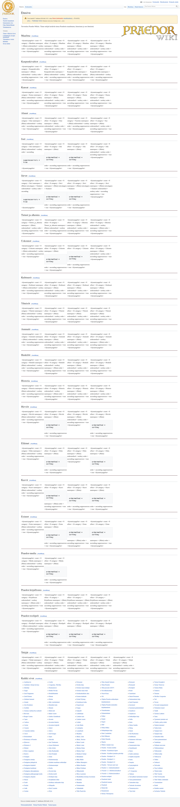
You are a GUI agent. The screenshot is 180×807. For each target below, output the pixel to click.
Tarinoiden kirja (134, 782)
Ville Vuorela (158, 774)
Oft (103, 696)
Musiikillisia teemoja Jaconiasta (85, 777)
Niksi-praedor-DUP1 (108, 688)
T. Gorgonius (133, 771)
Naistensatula (80, 785)
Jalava (50, 731)
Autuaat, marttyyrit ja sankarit (32, 711)
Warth (156, 785)
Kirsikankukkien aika (82, 693)
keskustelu (60, 18)
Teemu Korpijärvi (159, 682)
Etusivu (26, 754)
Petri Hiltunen (106, 736)
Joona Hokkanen (54, 745)
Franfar (26, 785)
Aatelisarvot (27, 682)
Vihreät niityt (158, 771)
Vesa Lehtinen (158, 768)
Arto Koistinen (28, 705)
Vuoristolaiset (158, 782)
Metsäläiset (79, 756)
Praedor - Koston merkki (109, 748)
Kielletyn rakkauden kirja (56, 782)
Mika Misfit (79, 759)
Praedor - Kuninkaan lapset (110, 750)
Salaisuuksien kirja (134, 699)
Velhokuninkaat (159, 748)
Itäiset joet (52, 711)
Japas (50, 736)
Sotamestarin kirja (134, 745)
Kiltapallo (52, 785)
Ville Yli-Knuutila (159, 777)
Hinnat (51, 696)
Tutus (156, 716)
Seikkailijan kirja (134, 716)
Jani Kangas (52, 733)
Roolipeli (132, 688)
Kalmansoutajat (53, 765)
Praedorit (104, 785)
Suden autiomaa (134, 754)
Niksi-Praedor (106, 685)
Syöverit (131, 768)
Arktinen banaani (29, 699)
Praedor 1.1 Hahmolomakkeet (111, 773)
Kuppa (78, 708)
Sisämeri (131, 742)
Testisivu (156, 690)
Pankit (103, 719)
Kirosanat (79, 682)
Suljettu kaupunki (134, 756)
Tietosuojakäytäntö (26, 805)
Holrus (51, 699)
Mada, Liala (80, 736)
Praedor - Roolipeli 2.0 (108, 762)
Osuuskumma (106, 710)
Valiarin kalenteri (159, 725)
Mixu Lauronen (81, 774)
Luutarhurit (79, 731)
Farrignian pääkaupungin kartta (33, 774)
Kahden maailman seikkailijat (57, 762)
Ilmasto (51, 708)
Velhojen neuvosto (159, 745)
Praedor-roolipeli (106, 776)
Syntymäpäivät (133, 765)
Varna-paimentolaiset (160, 739)
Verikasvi (157, 762)
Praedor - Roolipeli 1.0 (108, 756)
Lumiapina (79, 728)
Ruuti (130, 690)
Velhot (156, 759)
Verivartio (157, 765)
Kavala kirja (52, 771)
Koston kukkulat (81, 696)
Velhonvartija (158, 754)
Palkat (103, 716)
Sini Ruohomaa (133, 733)
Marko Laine (80, 745)
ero (29, 21)
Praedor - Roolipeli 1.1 (108, 759)
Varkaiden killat (159, 736)
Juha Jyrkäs (52, 748)
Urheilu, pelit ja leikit (160, 722)
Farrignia (26, 756)
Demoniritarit (28, 736)
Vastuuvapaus (52, 805)
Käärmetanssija (53, 759)
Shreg (131, 728)
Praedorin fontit (106, 779)
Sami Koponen (133, 702)
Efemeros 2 (27, 745)
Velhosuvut (157, 756)
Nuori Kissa (105, 693)
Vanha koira (157, 728)
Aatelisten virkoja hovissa (31, 685)
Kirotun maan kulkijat (82, 688)
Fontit (25, 782)
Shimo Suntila (133, 725)
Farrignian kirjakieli (30, 765)
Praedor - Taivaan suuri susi (110, 765)
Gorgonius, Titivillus (55, 685)
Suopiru (131, 762)
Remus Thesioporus (107, 793)
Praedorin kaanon (107, 782)
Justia (50, 756)
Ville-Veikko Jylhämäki (161, 779)
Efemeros (26, 742)
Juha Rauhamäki (54, 751)
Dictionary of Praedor (30, 739)
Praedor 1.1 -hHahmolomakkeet (111, 770)
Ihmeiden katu (53, 705)
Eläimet (26, 748)
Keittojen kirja (53, 777)
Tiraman (156, 693)
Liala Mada (79, 725)
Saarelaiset (132, 693)
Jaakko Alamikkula (54, 716)
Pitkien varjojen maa (108, 745)
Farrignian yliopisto (29, 777)
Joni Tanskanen (53, 742)
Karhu (51, 768)
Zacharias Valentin (159, 791)
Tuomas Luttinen (159, 713)
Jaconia (51, 719)
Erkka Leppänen (29, 751)
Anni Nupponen (29, 693)
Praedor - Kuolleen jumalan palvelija (112, 753)
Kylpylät (78, 711)
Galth (25, 788)
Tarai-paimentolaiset (135, 779)
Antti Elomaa (28, 696)
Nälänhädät (79, 788)
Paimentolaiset (106, 713)
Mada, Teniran (80, 739)
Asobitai (26, 708)
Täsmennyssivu (133, 788)
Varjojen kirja (158, 733)
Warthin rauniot (158, 788)
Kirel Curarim (53, 788)
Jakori (50, 728)
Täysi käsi (132, 791)
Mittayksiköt (80, 771)
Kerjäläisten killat (54, 779)
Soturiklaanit (133, 748)
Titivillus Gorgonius (160, 696)
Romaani (132, 682)
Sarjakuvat (132, 713)
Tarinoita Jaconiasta (135, 785)
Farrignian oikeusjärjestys (31, 771)
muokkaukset (68, 18)
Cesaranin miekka (29, 731)
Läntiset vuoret (80, 719)
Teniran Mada (158, 688)
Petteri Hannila (106, 739)
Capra (25, 719)
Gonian (26, 791)
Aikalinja (26, 688)
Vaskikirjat (157, 742)
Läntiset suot (80, 716)
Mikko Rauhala (81, 765)
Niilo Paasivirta (81, 791)
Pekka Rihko (105, 727)
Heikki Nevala (53, 690)
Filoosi (26, 779)
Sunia (131, 759)
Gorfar (51, 682)
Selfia (131, 719)
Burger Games (28, 716)
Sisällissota (132, 736)
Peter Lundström (106, 733)
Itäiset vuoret (52, 713)
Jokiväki (51, 739)
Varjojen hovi (158, 731)
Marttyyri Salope (81, 754)
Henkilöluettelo (53, 693)
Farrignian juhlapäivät (30, 762)
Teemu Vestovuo (159, 685)
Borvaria (26, 713)
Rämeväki (105, 788)
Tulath (156, 711)
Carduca (26, 722)
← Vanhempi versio (36, 21)
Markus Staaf (80, 751)
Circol (26, 733)
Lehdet (78, 722)
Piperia (104, 742)
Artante (26, 702)
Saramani (132, 705)
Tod (155, 699)
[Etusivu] (8, 7)
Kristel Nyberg (80, 699)
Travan (156, 702)
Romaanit (132, 685)
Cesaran (26, 728)
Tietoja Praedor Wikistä (40, 805)
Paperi (103, 722)
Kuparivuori (80, 705)
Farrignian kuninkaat (30, 768)
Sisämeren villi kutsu (135, 739)
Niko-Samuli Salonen (108, 682)
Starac (131, 751)
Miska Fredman (81, 768)
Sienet (131, 731)
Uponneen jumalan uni (161, 719)
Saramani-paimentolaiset (136, 708)
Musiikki (79, 779)
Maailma (79, 733)
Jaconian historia (54, 722)
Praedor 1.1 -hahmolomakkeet (110, 768)
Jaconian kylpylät (54, 725)
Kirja (50, 791)
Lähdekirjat (79, 713)
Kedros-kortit (53, 774)
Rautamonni (105, 791)
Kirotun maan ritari (82, 690)
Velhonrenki (157, 751)
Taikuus (131, 774)
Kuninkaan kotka (81, 702)
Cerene (26, 725)
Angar (26, 690)
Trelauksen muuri (159, 708)
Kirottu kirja (80, 685)
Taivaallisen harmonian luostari (138, 777)
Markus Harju (80, 748)
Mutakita (79, 782)
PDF (103, 725)
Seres (130, 722)
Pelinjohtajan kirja (107, 730)
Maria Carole (80, 742)
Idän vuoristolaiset (54, 702)
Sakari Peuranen (134, 696)
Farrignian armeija (29, 759)
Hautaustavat (53, 688)
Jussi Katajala (53, 754)
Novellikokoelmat (107, 690)
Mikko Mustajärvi (81, 762)
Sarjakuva (132, 711)
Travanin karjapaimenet (161, 705)
